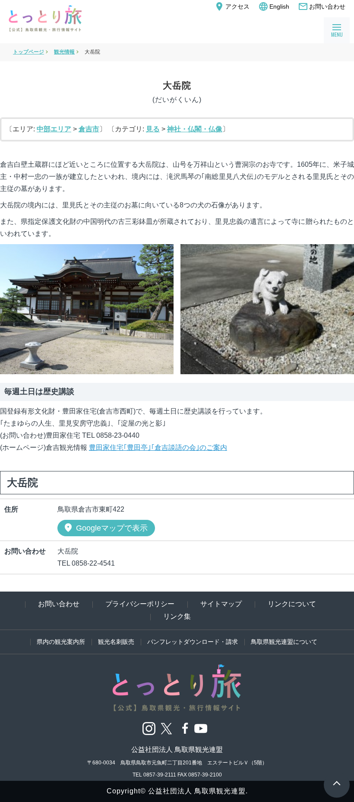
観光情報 (64, 52)
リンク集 (177, 616)
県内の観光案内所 (61, 641)
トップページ (28, 52)
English (273, 6)
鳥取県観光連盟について (284, 641)
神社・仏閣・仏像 (194, 129)
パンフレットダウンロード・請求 (192, 641)
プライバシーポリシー (139, 604)
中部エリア (54, 129)
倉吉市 (89, 129)
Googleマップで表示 (105, 528)
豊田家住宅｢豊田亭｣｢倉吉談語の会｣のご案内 (158, 447)
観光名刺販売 (116, 641)
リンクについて (292, 604)
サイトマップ (221, 604)
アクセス (232, 6)
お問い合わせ (321, 6)
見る (153, 129)
